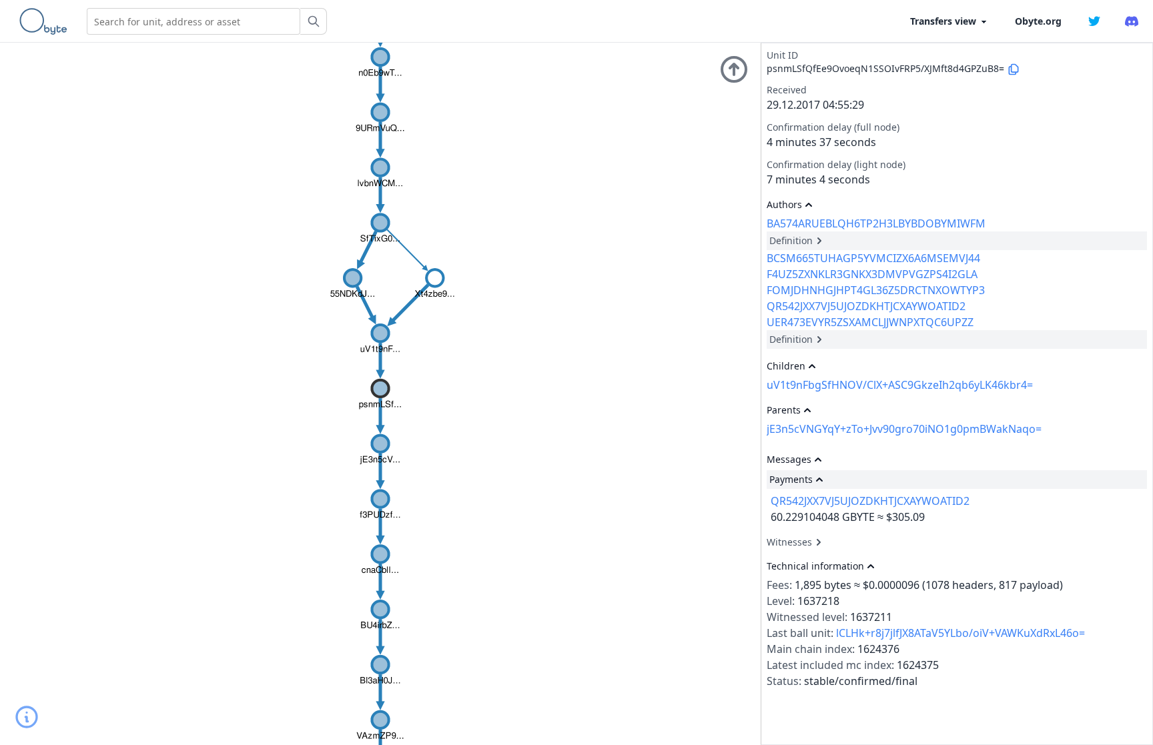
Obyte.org (1038, 21)
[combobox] (193, 21)
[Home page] (46, 21)
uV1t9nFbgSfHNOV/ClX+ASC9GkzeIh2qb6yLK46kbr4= (900, 385)
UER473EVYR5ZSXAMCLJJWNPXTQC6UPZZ (870, 322)
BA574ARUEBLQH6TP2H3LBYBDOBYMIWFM (876, 223)
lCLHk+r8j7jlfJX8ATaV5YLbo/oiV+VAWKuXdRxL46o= (960, 633)
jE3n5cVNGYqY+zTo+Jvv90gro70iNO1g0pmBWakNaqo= (904, 429)
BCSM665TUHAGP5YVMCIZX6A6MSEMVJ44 (873, 258)
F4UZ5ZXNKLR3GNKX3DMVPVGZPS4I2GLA (872, 274)
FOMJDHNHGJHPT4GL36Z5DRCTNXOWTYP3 (876, 290)
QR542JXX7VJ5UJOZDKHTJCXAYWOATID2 (866, 306)
